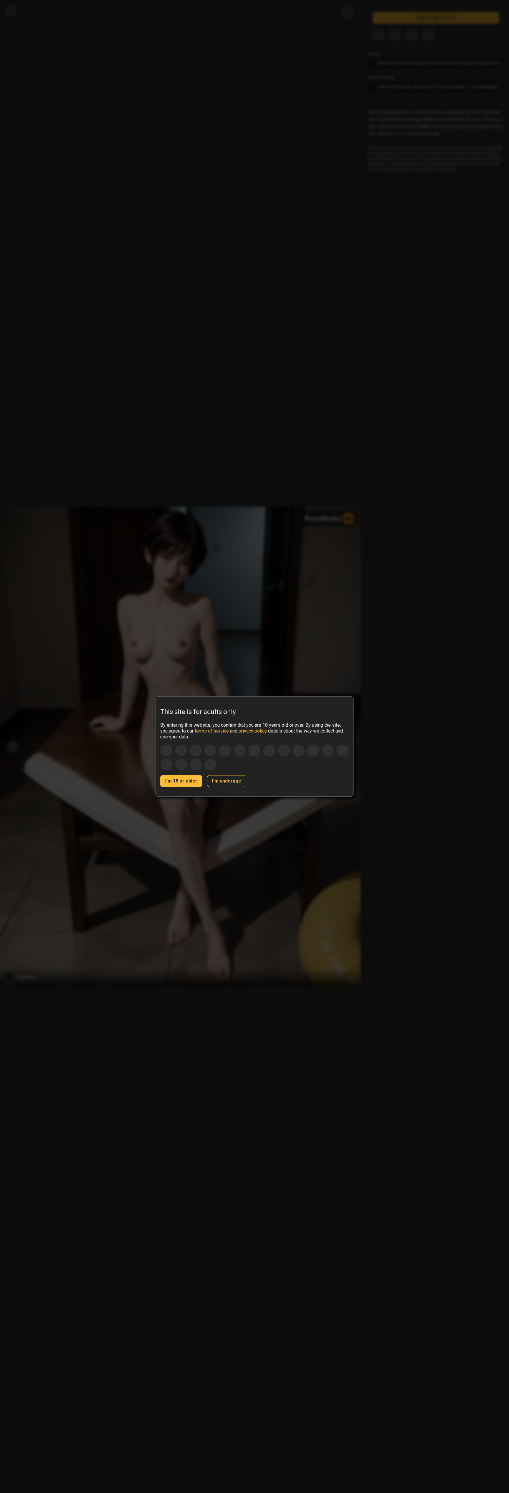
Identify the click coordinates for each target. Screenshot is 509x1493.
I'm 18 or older (181, 781)
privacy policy (253, 731)
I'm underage (226, 781)
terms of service (212, 731)
